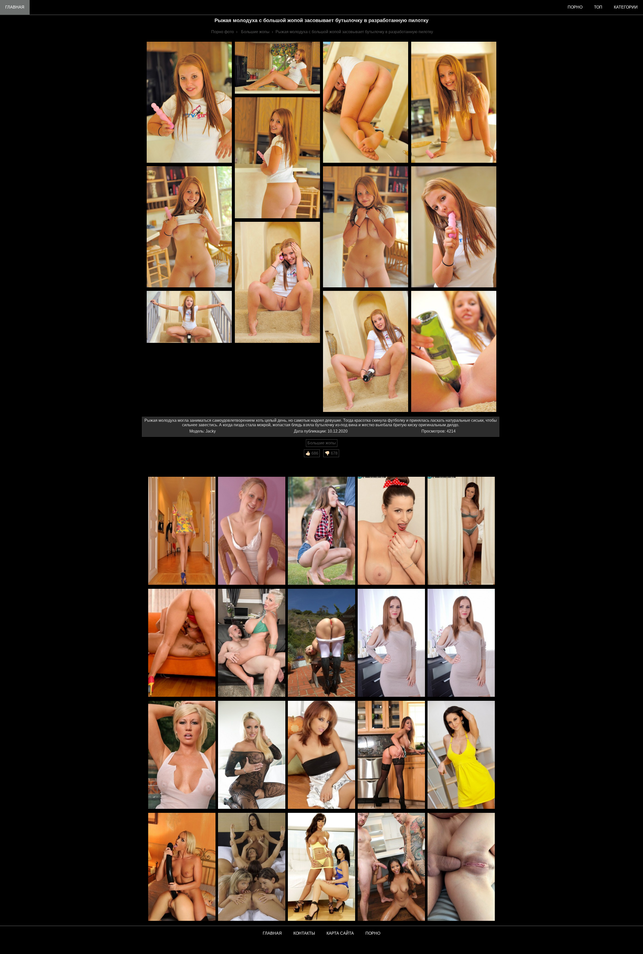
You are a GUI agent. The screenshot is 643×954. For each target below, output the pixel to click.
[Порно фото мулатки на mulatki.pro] (391, 867)
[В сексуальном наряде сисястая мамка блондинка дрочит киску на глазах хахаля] (251, 755)
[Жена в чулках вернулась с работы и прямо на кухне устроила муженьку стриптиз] (391, 755)
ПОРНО (372, 933)
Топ (598, 7)
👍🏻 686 (311, 453)
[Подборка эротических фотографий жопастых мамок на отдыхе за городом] (321, 643)
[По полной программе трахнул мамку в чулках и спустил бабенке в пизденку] (461, 643)
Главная (14, 7)
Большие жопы (321, 443)
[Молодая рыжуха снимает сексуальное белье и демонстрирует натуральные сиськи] (251, 531)
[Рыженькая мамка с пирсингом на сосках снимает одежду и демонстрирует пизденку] (321, 755)
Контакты (304, 933)
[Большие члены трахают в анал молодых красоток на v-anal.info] (461, 867)
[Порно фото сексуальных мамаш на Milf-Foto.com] (321, 867)
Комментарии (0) (160, 460)
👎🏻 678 (331, 453)
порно (575, 7)
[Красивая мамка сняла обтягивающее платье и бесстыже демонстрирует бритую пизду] (391, 643)
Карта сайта (340, 933)
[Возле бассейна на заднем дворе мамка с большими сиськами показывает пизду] (181, 755)
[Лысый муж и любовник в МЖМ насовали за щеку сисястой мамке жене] (461, 531)
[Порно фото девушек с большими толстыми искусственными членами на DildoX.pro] (181, 867)
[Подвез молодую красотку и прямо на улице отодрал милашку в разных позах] (321, 531)
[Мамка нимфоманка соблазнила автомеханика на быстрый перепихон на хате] (181, 643)
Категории (626, 7)
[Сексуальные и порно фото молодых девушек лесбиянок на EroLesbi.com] (251, 867)
